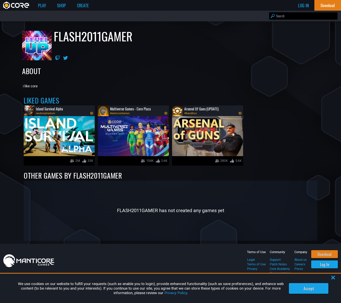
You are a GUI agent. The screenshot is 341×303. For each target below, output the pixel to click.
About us (300, 260)
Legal (251, 260)
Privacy (252, 269)
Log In (324, 264)
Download (325, 254)
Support (275, 260)
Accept (309, 288)
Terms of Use (256, 264)
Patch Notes (278, 264)
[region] (170, 288)
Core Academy (280, 269)
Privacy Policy (175, 293)
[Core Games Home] (16, 5)
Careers (299, 264)
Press (298, 269)
